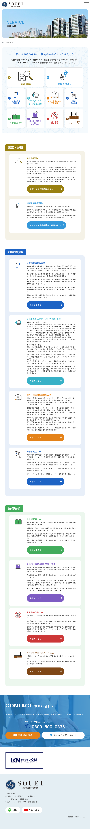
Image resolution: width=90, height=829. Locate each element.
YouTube (34, 810)
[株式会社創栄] (12, 5)
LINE (15, 810)
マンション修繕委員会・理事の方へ (45, 225)
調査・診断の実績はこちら (41, 189)
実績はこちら (35, 305)
